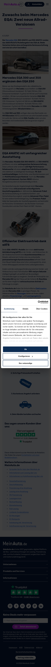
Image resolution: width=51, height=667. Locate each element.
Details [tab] (25, 309)
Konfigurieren (24, 356)
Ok (25, 349)
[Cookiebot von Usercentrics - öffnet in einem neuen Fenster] (38, 302)
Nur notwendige (25, 363)
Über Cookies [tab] (42, 309)
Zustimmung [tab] (9, 309)
